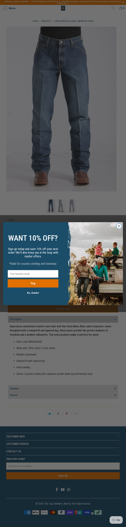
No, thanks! (33, 292)
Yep (33, 283)
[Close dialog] (119, 226)
